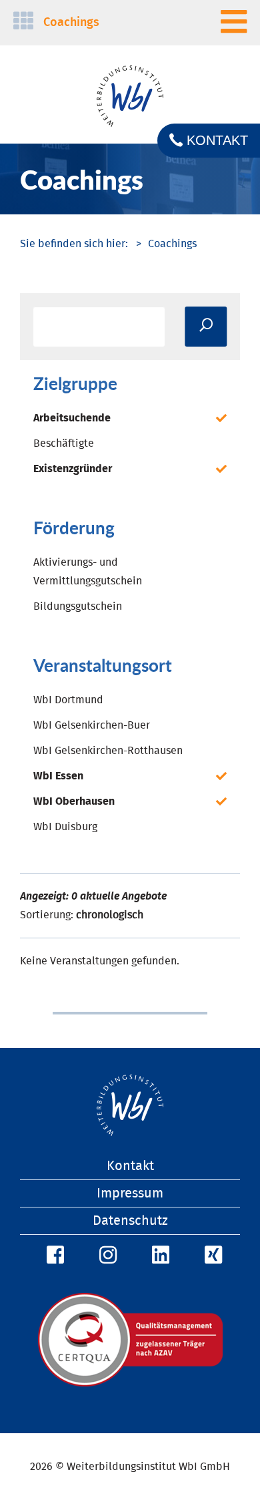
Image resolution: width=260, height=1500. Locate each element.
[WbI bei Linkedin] (159, 1256)
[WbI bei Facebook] (53, 1256)
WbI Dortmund (68, 700)
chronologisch (109, 915)
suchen (206, 327)
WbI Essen (58, 776)
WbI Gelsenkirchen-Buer (91, 725)
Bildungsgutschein (77, 606)
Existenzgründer (72, 468)
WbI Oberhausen (74, 801)
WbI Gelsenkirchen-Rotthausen (108, 750)
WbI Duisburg (65, 826)
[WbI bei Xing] (211, 1256)
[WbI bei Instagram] (106, 1256)
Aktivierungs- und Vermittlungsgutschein (87, 571)
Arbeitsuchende (72, 418)
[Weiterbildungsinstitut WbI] (74, 243)
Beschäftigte (63, 443)
